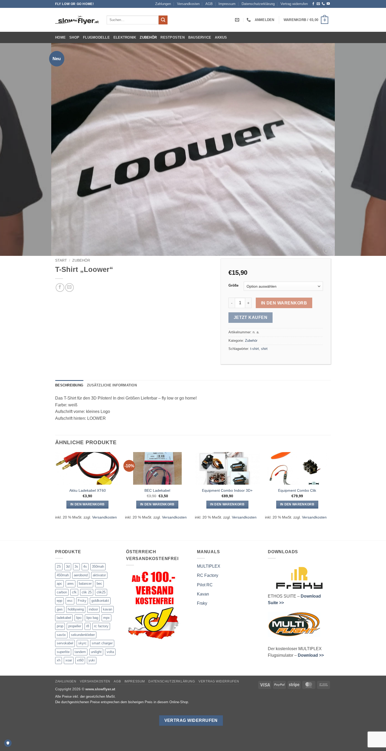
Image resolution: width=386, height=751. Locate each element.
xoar (68, 660)
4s (85, 566)
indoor (93, 609)
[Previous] (14, 149)
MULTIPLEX (208, 566)
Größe (233, 285)
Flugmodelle (96, 37)
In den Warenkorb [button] (87, 504)
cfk (74, 592)
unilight (96, 652)
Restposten (172, 37)
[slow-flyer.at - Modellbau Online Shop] (77, 20)
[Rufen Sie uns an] (323, 4)
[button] (264, 20)
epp (59, 601)
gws (60, 609)
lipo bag (92, 618)
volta (110, 652)
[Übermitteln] (163, 19)
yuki (91, 660)
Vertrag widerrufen (294, 4)
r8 (87, 626)
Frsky (82, 601)
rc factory (101, 626)
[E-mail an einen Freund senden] (69, 287)
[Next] (371, 149)
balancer (85, 584)
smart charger (102, 643)
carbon (62, 592)
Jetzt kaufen (251, 317)
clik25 (101, 592)
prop (60, 626)
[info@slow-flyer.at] (238, 20)
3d (68, 566)
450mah (63, 575)
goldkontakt (100, 601)
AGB (209, 4)
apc (59, 584)
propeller (74, 626)
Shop (74, 37)
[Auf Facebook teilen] (60, 287)
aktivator (99, 575)
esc (70, 601)
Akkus (221, 37)
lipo (78, 618)
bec (99, 584)
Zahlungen (163, 4)
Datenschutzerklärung (258, 4)
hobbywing (76, 609)
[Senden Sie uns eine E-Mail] (318, 4)
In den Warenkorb (284, 303)
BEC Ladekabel (157, 490)
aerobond (81, 575)
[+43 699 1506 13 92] (249, 20)
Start (61, 260)
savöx (61, 635)
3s (76, 566)
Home (60, 37)
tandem (80, 652)
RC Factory (207, 575)
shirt (264, 349)
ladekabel (64, 618)
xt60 (80, 660)
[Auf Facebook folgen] (313, 4)
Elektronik (124, 37)
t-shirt (254, 349)
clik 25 (87, 592)
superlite (63, 652)
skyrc (82, 643)
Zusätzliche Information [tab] (112, 385)
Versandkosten (188, 4)
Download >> (311, 655)
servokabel (65, 643)
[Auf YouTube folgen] (328, 4)
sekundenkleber (83, 635)
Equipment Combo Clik (297, 490)
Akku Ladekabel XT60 (87, 490)
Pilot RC (205, 585)
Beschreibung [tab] (69, 385)
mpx (106, 618)
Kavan (203, 594)
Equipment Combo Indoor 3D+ (227, 490)
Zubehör (148, 37)
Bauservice (199, 37)
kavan (107, 609)
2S (59, 566)
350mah (98, 566)
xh (58, 660)
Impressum (227, 4)
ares (70, 584)
